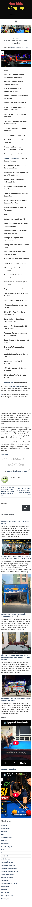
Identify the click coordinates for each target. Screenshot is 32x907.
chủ (8, 471)
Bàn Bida (4, 825)
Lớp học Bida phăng (8, 769)
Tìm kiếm (4, 503)
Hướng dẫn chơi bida (7, 874)
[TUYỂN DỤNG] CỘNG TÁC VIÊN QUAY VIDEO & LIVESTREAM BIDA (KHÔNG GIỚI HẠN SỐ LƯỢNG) (16, 558)
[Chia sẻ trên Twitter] (14, 464)
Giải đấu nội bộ (5, 856)
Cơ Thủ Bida (5, 844)
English (3, 850)
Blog (2, 834)
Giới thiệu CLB (5, 859)
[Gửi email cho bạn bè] (17, 464)
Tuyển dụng (5, 899)
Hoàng (17, 471)
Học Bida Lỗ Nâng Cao (8, 865)
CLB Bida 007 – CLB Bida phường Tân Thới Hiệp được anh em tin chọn (16, 699)
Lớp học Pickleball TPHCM (9, 883)
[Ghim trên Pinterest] (20, 464)
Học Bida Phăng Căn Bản (9, 868)
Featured (4, 853)
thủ (26, 471)
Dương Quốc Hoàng (11, 158)
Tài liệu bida (5, 887)
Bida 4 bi (4, 831)
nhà (20, 471)
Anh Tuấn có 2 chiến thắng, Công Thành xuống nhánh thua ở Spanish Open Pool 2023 (7, 491)
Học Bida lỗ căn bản (7, 862)
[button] (16, 21)
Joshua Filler (9, 382)
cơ (9, 471)
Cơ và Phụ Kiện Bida (7, 847)
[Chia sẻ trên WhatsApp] (9, 464)
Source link (4, 454)
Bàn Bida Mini (5, 828)
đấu (12, 471)
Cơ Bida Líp (4, 841)
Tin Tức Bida (16, 38)
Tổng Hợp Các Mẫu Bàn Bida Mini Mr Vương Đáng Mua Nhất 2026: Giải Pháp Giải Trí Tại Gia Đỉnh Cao (15, 657)
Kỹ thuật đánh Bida (7, 877)
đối (14, 471)
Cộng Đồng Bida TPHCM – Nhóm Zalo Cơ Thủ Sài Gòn (15, 522)
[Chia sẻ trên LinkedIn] (23, 464)
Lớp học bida (5, 880)
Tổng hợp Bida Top (7, 896)
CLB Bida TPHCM (6, 838)
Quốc (23, 471)
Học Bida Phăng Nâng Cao (9, 871)
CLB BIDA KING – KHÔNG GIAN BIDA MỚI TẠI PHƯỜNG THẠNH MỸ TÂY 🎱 (14, 615)
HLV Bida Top (24, 47)
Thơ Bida (4, 890)
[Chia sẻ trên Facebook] (11, 464)
